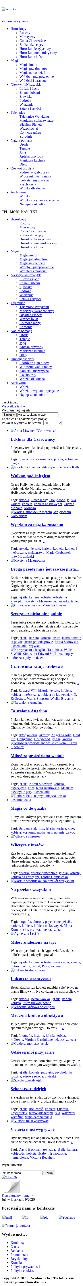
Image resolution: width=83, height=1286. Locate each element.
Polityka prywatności (25, 1266)
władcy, (59, 1039)
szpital (57, 929)
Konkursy (18, 1243)
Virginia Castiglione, (39, 1039)
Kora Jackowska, (48, 788)
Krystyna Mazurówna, (41, 601)
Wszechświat (28, 128)
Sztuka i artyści (30, 108)
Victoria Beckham (42, 1157)
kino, (71, 828)
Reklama (17, 1251)
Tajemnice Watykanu (34, 116)
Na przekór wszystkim (31, 889)
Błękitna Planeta (30, 124)
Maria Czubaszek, (58, 552)
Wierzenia (26, 104)
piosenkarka (42, 792)
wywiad (35, 646)
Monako (30, 508)
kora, (31, 788)
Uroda (23, 144)
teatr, (49, 832)
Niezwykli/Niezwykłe (26, 84)
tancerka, (64, 601)
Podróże (25, 100)
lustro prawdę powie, (39, 642)
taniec (75, 601)
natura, (26, 966)
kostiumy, (29, 832)
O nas (15, 1247)
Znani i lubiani (29, 92)
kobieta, (27, 504)
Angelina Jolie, (61, 735)
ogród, (36, 966)
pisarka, (35, 929)
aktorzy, (44, 735)
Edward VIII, (28, 690)
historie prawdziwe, (44, 873)
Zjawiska (25, 96)
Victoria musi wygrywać (32, 1129)
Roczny (24, 33)
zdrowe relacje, (33, 1076)
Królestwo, (18, 698)
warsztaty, (69, 1113)
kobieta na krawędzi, (48, 504)
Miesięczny (27, 37)
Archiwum (18, 192)
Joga (22, 152)
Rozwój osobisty (22, 168)
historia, (43, 690)
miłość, (16, 966)
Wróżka (24, 196)
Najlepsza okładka (32, 204)
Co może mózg (30, 132)
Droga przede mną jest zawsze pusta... (45, 569)
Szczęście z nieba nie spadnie (36, 613)
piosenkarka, (19, 646)
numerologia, (20, 1157)
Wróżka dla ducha (32, 188)
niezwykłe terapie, (41, 1113)
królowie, (17, 1039)
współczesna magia (38, 1117)
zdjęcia (71, 1039)
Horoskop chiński (31, 56)
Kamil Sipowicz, (41, 784)
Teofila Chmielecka (54, 877)
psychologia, (64, 1072)
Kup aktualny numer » (17, 1195)
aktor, (22, 735)
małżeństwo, (36, 552)
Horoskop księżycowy (35, 49)
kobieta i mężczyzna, (25, 694)
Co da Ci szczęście (32, 41)
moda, (41, 832)
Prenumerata (19, 1255)
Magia (15, 60)
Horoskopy (18, 29)
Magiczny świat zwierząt (36, 120)
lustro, (56, 638)
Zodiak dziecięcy (31, 45)
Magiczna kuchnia (32, 160)
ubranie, (59, 832)
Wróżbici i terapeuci (33, 80)
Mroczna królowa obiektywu (37, 1015)
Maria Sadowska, (67, 642)
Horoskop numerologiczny (38, 53)
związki (28, 556)
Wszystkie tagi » (13, 406)
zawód (70, 832)
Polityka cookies (22, 1270)
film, (42, 828)
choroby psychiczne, (47, 922)
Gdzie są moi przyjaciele (32, 1052)
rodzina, (16, 1076)
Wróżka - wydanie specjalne (39, 200)
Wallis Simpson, (38, 698)
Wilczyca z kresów (27, 845)
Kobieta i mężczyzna (34, 180)
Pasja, (46, 966)
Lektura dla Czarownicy (33, 439)
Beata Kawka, (41, 999)
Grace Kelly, (39, 500)
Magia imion (28, 64)
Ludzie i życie (29, 88)
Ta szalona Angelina (29, 711)
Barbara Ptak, (28, 828)
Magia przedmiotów (33, 68)
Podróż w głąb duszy (34, 172)
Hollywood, (57, 500)
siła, (58, 1113)
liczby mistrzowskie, (52, 1153)
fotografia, (26, 1035)
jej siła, (59, 459)
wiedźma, (17, 1117)
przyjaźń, (47, 1072)
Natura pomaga (21, 140)
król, (74, 694)
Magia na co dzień (32, 72)
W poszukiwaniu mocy (35, 176)
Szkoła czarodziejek (28, 1088)
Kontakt (16, 1263)
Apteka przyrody (31, 156)
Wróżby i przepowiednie (36, 76)
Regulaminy (19, 1259)
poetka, (47, 929)
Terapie (24, 148)
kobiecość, (72, 459)
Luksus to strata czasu (31, 978)
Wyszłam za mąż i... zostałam (37, 524)
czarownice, (44, 459)
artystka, (24, 548)
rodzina (56, 966)
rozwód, (16, 556)
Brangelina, (25, 739)
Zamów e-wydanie (15, 21)
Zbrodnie (25, 136)
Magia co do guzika (28, 808)
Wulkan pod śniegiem (30, 475)
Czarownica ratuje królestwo (37, 666)
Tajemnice (18, 112)
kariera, (16, 504)
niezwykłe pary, (22, 792)
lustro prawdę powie (37, 1003)
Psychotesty (27, 184)
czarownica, (27, 459)
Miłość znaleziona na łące (33, 942)
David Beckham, (30, 1149)
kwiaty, (76, 962)
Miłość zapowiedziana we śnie (37, 755)
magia (15, 463)
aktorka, (24, 500)
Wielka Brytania (61, 698)
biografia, (25, 922)
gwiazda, (49, 1149)
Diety (23, 164)
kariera (67, 739)
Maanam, (67, 788)
